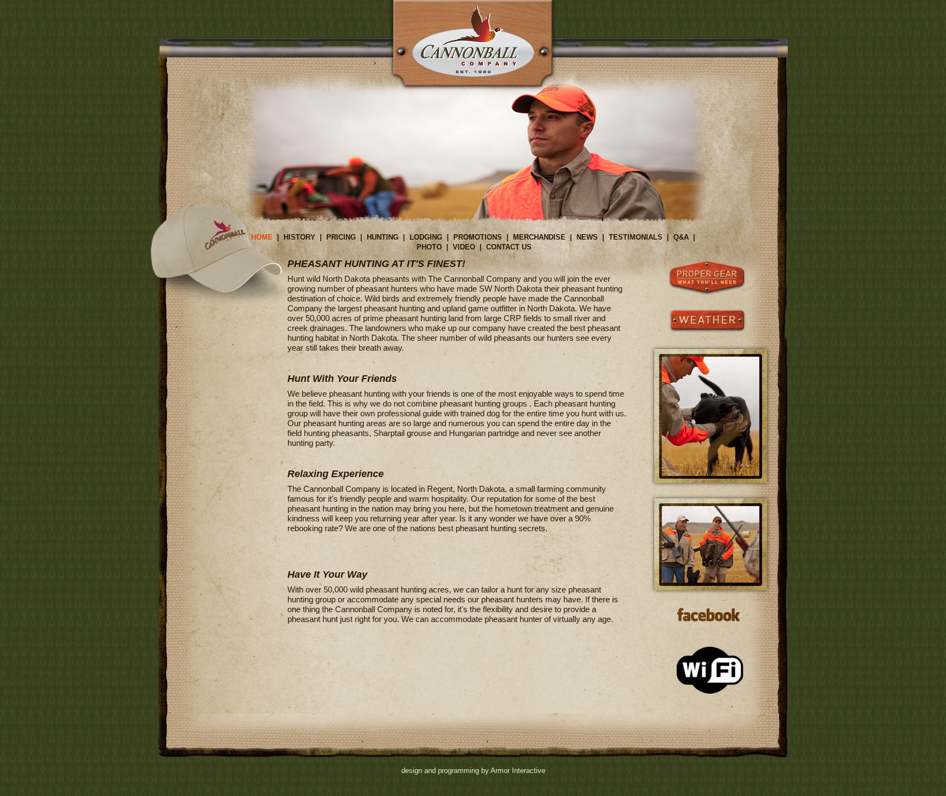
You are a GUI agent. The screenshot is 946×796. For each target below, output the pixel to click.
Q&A (681, 237)
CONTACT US (509, 247)
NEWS (587, 237)
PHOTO (429, 247)
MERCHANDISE (539, 237)
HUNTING (383, 237)
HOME (262, 237)
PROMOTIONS (477, 237)
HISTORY (299, 237)
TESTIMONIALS (635, 237)
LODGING (425, 237)
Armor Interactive (518, 770)
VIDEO (464, 247)
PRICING (341, 237)
